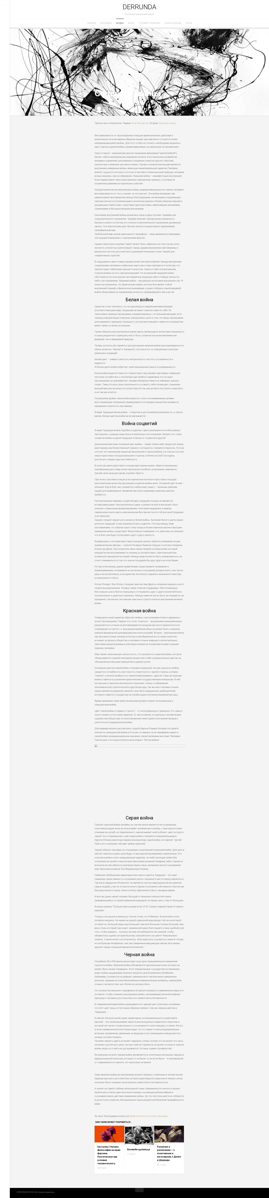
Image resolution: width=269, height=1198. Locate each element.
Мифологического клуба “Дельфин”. (149, 1116)
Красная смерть (167, 123)
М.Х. (112, 107)
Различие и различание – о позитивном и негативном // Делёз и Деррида (169, 1153)
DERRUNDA (139, 7)
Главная (91, 23)
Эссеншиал (106, 23)
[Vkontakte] (4, 11)
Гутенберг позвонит (149, 23)
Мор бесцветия (140, 123)
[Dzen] (4, 32)
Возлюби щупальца (138, 1149)
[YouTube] (4, 25)
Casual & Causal (173, 23)
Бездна (120, 23)
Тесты (188, 23)
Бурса (131, 23)
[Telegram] (4, 18)
